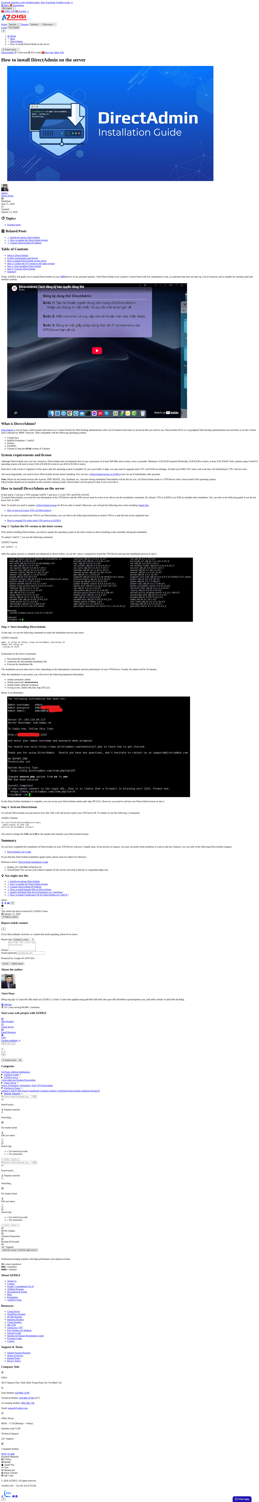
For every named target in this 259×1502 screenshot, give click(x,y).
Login (4, 27)
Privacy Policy (14, 1361)
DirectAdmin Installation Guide (33, 862)
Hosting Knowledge (26, 1080)
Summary (11, 271)
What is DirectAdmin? (17, 255)
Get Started (14, 28)
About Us (11, 1281)
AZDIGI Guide (11, 1074)
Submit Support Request (18, 1353)
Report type (6, 939)
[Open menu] (3, 30)
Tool (34, 1085)
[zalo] (8, 1496)
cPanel (52, 1091)
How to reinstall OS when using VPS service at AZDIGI (34, 520)
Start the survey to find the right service (19, 1250)
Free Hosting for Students (19, 1330)
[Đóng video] (3, 1054)
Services (13, 24)
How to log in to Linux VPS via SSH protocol (29, 510)
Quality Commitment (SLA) (20, 1286)
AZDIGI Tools (14, 1300)
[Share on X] (5, 903)
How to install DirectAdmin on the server (26, 261)
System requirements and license (22, 258)
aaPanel (5, 1091)
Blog (9, 1294)
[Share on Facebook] (2, 903)
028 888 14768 (22, 1393)
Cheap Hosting (14, 1322)
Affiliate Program (15, 1289)
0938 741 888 (7, 1454)
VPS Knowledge (45, 1085)
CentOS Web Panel (18, 1091)
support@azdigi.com (18, 1408)
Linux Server (10, 1083)
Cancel (5, 964)
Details (4, 950)
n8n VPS (11, 1325)
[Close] (3, 929)
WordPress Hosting (16, 1314)
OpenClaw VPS (15, 1327)
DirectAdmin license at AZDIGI (105, 474)
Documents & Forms (17, 1292)
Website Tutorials (12, 1093)
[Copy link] (12, 903)
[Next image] (13, 1043)
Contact (11, 1283)
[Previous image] (8, 1043)
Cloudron (44, 1091)
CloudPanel (34, 1091)
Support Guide (14, 1333)
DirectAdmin (7, 52)
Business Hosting (15, 1319)
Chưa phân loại (8, 1080)
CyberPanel (62, 1091)
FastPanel (86, 1091)
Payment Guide (14, 1338)
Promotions (12, 1297)
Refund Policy (14, 1358)
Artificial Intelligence (20, 1072)
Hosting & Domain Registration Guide (25, 1335)
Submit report (17, 964)
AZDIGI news (11, 1077)
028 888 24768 (26, 1398)
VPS (62, 276)
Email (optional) (8, 953)
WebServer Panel (12, 1088)
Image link (144, 505)
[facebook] (2, 1496)
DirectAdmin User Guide (19, 852)
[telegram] (16, 1496)
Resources (48, 24)
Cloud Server (13, 1311)
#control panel (14, 224)
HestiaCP (95, 1091)
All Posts (5, 1072)
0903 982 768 (27, 1403)
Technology (26, 1085)
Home (4, 24)
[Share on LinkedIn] (8, 903)
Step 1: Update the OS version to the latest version (31, 263)
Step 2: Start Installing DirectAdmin (24, 266)
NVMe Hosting (14, 1317)
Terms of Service (15, 1355)
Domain (24, 24)
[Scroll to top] (3, 1499)
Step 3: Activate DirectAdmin (21, 269)
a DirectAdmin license (46, 505)
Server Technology (10, 1085)
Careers (10, 1341)
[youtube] (13, 1496)
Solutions (34, 24)
